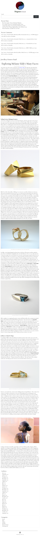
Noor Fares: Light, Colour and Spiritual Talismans (11, 22)
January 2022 (4, 475)
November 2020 (5, 489)
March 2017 (4, 506)
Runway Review (5, 524)
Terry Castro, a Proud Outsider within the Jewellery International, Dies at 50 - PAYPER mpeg (19, 34)
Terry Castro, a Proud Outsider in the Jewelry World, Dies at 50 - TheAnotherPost (17, 43)
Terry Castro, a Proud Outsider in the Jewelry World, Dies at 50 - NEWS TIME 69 (17, 48)
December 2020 (5, 488)
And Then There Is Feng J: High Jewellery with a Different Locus (14, 27)
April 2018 (4, 502)
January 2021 (4, 486)
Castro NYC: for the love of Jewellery (8, 36)
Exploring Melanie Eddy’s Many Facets (20, 63)
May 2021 (4, 484)
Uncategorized (5, 526)
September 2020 (5, 491)
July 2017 (4, 505)
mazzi (25, 66)
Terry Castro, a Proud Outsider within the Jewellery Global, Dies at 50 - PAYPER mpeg (18, 52)
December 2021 (5, 477)
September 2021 (5, 480)
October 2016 (4, 511)
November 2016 (5, 510)
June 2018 (4, 500)
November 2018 (5, 496)
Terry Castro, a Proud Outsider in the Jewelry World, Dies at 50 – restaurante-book (17, 39)
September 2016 (5, 513)
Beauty (3, 519)
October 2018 (4, 498)
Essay (3, 520)
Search (2, 14)
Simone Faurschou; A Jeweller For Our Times (11, 28)
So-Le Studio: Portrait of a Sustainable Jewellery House (12, 24)
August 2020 (4, 492)
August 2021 (4, 481)
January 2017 (4, 507)
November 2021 (5, 478)
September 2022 (5, 474)
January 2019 (4, 495)
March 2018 (4, 503)
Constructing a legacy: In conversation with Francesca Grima (13, 25)
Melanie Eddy (22, 67)
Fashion (3, 522)
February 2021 (5, 485)
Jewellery (4, 523)
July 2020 (4, 493)
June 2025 (4, 473)
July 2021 (4, 482)
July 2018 (4, 499)
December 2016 (5, 509)
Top (38, 534)
